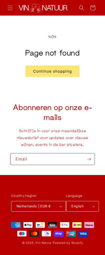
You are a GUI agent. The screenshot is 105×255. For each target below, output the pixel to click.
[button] (10, 8)
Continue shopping (52, 71)
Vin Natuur (43, 243)
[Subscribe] (89, 159)
